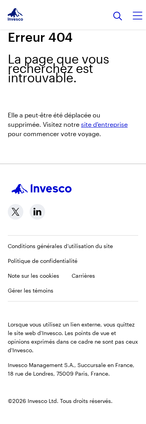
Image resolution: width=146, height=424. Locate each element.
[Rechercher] (118, 16)
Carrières (83, 275)
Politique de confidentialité (42, 260)
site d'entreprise (104, 124)
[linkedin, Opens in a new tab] (37, 212)
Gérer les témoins (30, 290)
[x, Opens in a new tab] (15, 212)
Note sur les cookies (33, 275)
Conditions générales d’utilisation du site (60, 246)
